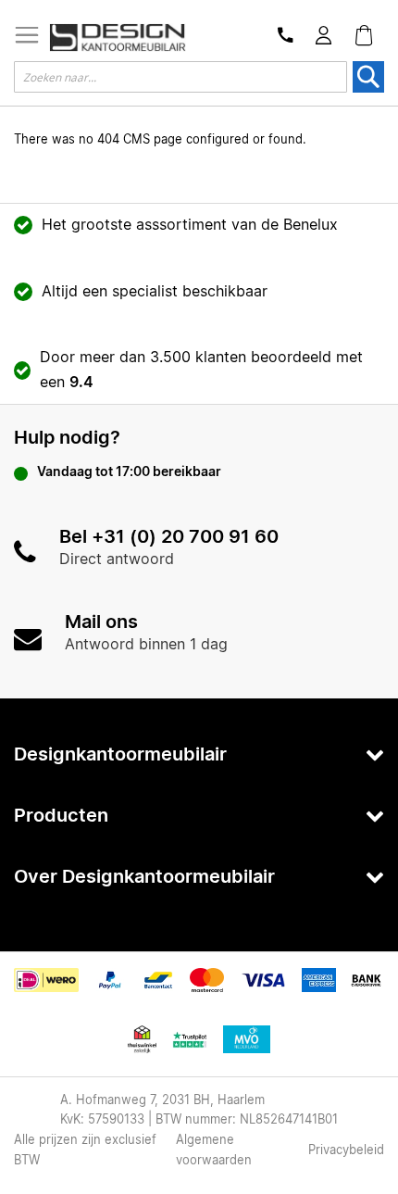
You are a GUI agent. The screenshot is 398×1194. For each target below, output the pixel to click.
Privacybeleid (346, 1151)
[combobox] (180, 77)
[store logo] (117, 38)
